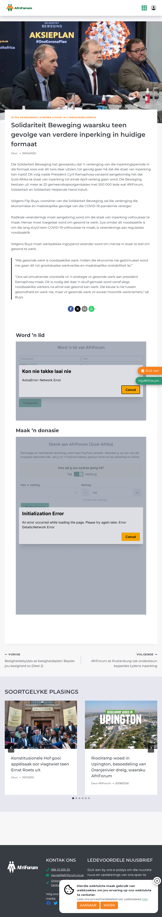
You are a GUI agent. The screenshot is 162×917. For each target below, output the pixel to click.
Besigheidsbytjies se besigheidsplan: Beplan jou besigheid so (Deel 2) (40, 660)
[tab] (73, 798)
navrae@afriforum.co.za (67, 875)
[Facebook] (71, 309)
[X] (78, 309)
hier (145, 899)
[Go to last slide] (11, 748)
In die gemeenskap (24, 117)
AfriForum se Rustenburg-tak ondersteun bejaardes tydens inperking (124, 660)
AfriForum (104, 783)
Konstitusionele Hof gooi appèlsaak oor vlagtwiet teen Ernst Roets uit (40, 764)
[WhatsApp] (91, 309)
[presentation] (41, 725)
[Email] (85, 309)
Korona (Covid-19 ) (53, 117)
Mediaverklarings (82, 117)
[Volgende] (151, 748)
